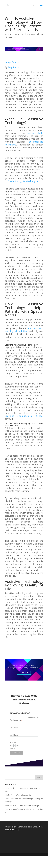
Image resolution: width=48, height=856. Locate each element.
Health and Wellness (35, 34)
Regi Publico (14, 67)
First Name (14, 728)
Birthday (13, 742)
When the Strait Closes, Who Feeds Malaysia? (23, 805)
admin (9, 34)
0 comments (11, 37)
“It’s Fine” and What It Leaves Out (18, 795)
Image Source (12, 62)
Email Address (16, 720)
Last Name (14, 735)
